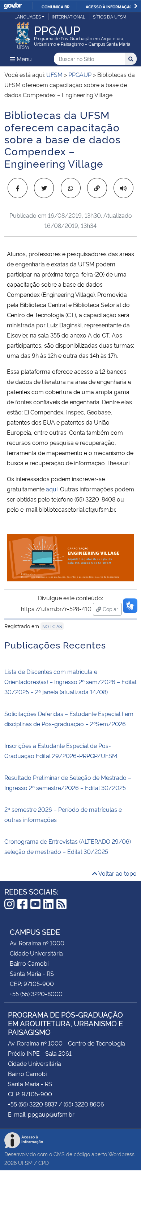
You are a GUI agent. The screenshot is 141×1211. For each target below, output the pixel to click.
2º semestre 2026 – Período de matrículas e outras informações (63, 814)
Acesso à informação (109, 6)
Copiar (111, 608)
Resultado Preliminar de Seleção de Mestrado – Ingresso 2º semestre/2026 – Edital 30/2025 (67, 782)
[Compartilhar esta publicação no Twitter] (44, 188)
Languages (27, 16)
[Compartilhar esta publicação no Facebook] (17, 188)
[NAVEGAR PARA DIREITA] (135, 6)
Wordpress (121, 1153)
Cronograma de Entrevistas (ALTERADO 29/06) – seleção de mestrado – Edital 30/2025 (70, 846)
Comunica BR (55, 6)
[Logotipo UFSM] (22, 33)
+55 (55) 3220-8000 (36, 994)
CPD (43, 1162)
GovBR (13, 6)
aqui (51, 489)
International (68, 16)
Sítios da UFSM (110, 16)
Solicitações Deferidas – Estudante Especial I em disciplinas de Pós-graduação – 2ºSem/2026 (68, 718)
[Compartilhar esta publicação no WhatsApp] (71, 188)
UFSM (25, 1162)
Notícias (52, 626)
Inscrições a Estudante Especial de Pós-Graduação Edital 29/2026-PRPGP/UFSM (60, 750)
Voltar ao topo (117, 873)
